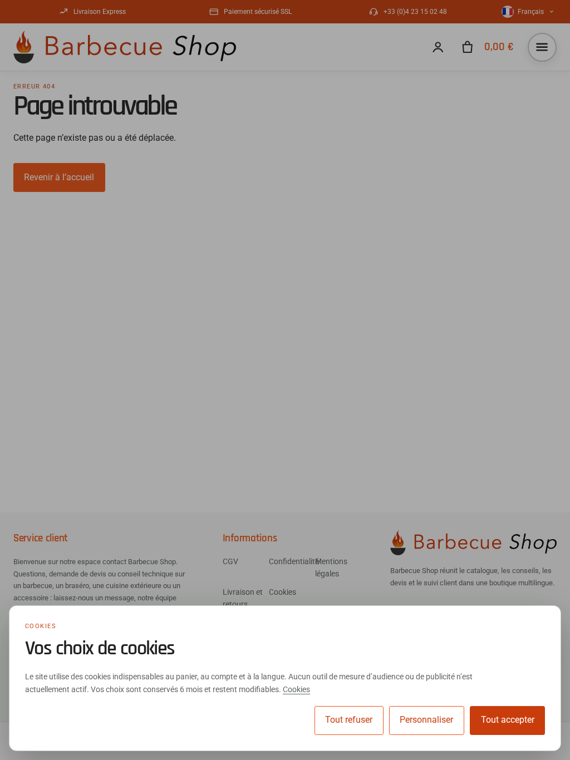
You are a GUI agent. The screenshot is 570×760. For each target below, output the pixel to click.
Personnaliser (426, 719)
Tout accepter (507, 719)
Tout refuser (348, 719)
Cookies (296, 689)
